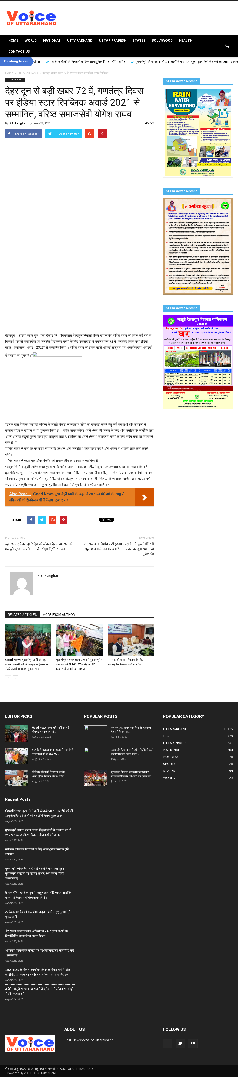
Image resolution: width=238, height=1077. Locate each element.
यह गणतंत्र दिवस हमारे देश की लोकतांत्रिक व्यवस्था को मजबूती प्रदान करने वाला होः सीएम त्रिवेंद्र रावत (38, 546)
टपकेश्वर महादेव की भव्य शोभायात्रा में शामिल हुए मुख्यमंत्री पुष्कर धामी (37, 914)
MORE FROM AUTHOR (59, 615)
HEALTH (185, 40)
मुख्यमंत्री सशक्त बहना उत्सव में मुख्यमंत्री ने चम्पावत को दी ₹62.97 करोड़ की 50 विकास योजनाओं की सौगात (79, 664)
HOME (13, 40)
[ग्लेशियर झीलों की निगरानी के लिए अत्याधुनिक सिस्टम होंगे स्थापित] (131, 640)
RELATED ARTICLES (22, 615)
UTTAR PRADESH (112, 40)
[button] (227, 45)
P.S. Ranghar (18, 123)
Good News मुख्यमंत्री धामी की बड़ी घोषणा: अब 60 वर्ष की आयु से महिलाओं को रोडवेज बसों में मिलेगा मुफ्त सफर (27, 664)
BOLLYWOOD (162, 40)
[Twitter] (180, 1043)
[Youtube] (193, 1043)
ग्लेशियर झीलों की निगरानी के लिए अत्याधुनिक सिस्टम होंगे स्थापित (45, 62)
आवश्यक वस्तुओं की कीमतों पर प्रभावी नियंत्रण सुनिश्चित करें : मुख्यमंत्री (39, 953)
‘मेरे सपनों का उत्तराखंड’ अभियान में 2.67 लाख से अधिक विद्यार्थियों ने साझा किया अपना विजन (36, 933)
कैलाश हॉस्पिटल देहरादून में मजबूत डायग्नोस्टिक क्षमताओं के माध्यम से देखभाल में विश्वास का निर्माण (38, 895)
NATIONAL (52, 40)
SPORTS (169, 763)
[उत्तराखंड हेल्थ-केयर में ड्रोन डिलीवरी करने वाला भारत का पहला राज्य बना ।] (95, 756)
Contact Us (19, 51)
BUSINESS (171, 756)
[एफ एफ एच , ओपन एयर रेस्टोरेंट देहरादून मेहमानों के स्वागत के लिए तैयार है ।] (95, 733)
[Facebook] (167, 1043)
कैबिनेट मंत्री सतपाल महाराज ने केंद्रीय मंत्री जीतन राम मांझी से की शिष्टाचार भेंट (39, 991)
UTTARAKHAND (80, 40)
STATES (139, 40)
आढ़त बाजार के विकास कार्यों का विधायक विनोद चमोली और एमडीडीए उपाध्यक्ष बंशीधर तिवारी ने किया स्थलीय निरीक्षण (37, 972)
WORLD (31, 40)
